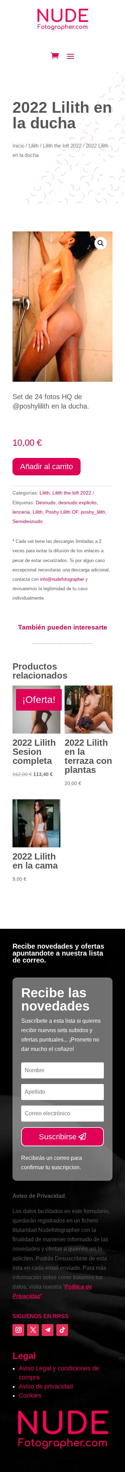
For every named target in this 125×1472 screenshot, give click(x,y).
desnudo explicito (77, 502)
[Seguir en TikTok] (62, 1330)
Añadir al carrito (46, 466)
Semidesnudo (27, 521)
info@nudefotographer (62, 579)
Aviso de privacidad (46, 1386)
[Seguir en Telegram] (47, 1330)
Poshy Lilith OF (61, 512)
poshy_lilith (93, 512)
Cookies (30, 1395)
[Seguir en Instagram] (18, 1330)
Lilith (33, 146)
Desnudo (46, 502)
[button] (100, 243)
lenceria (21, 512)
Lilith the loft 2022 (62, 146)
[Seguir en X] (33, 1330)
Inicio (18, 146)
